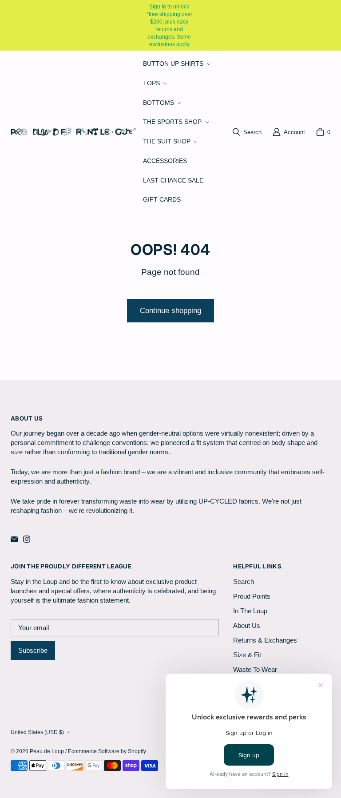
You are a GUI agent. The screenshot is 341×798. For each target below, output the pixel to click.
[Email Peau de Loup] (14, 539)
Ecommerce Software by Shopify (107, 751)
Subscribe (33, 650)
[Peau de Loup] (73, 132)
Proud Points (251, 596)
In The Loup (250, 611)
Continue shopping (170, 310)
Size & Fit (247, 655)
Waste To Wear (255, 669)
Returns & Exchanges (265, 640)
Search (243, 581)
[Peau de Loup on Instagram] (26, 539)
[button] (176, 64)
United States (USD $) (37, 732)
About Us (246, 625)
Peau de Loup (47, 751)
